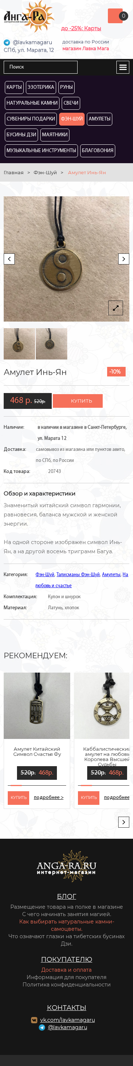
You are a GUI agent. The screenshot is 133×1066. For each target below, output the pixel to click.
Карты (14, 87)
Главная (14, 172)
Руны (66, 87)
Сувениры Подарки (31, 119)
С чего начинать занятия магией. (66, 914)
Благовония (97, 151)
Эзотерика (41, 87)
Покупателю (66, 959)
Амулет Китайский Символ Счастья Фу (37, 751)
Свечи (71, 103)
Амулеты (99, 119)
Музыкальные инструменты (41, 151)
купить (81, 401)
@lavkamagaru (67, 1027)
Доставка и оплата (66, 970)
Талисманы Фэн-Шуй (78, 574)
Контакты (66, 1008)
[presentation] (9, 258)
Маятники (55, 135)
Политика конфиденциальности (67, 984)
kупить (19, 797)
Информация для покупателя (66, 977)
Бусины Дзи (21, 135)
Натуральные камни (32, 103)
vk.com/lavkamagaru (67, 1020)
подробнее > (48, 797)
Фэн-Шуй (72, 119)
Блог (66, 897)
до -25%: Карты (81, 28)
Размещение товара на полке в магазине (66, 907)
